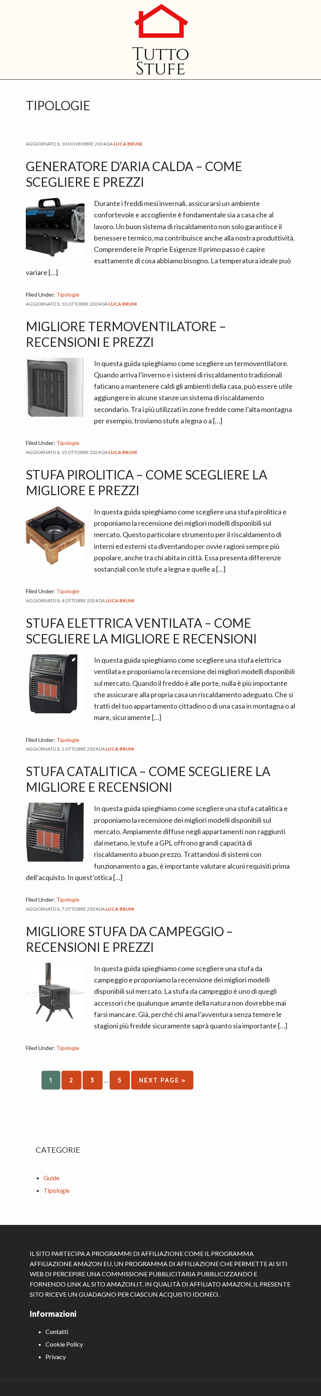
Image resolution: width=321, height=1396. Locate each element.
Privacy (55, 1356)
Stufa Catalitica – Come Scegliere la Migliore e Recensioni (148, 779)
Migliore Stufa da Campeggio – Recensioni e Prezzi (129, 939)
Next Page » (162, 1083)
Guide (51, 1177)
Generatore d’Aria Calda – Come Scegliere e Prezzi (134, 174)
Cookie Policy (64, 1344)
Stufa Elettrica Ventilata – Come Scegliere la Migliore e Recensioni (141, 630)
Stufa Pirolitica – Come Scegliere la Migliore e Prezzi (146, 482)
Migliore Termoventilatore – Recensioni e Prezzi (126, 334)
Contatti (56, 1331)
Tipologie (67, 294)
